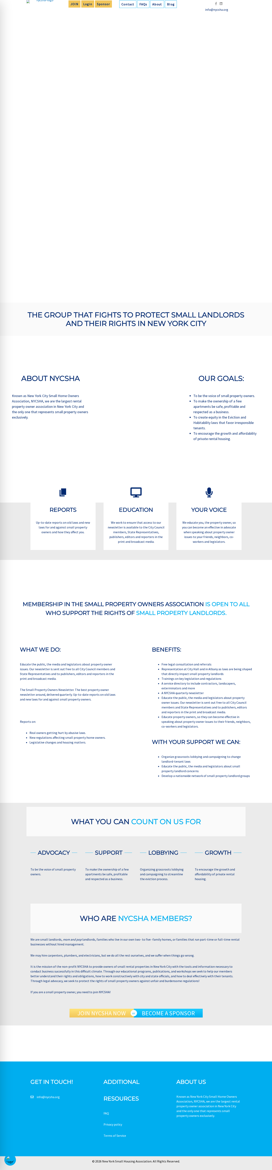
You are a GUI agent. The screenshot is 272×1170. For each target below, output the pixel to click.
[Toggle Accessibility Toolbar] (10, 1160)
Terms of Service (115, 1136)
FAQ (106, 1113)
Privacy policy (113, 1124)
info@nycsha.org (48, 1097)
